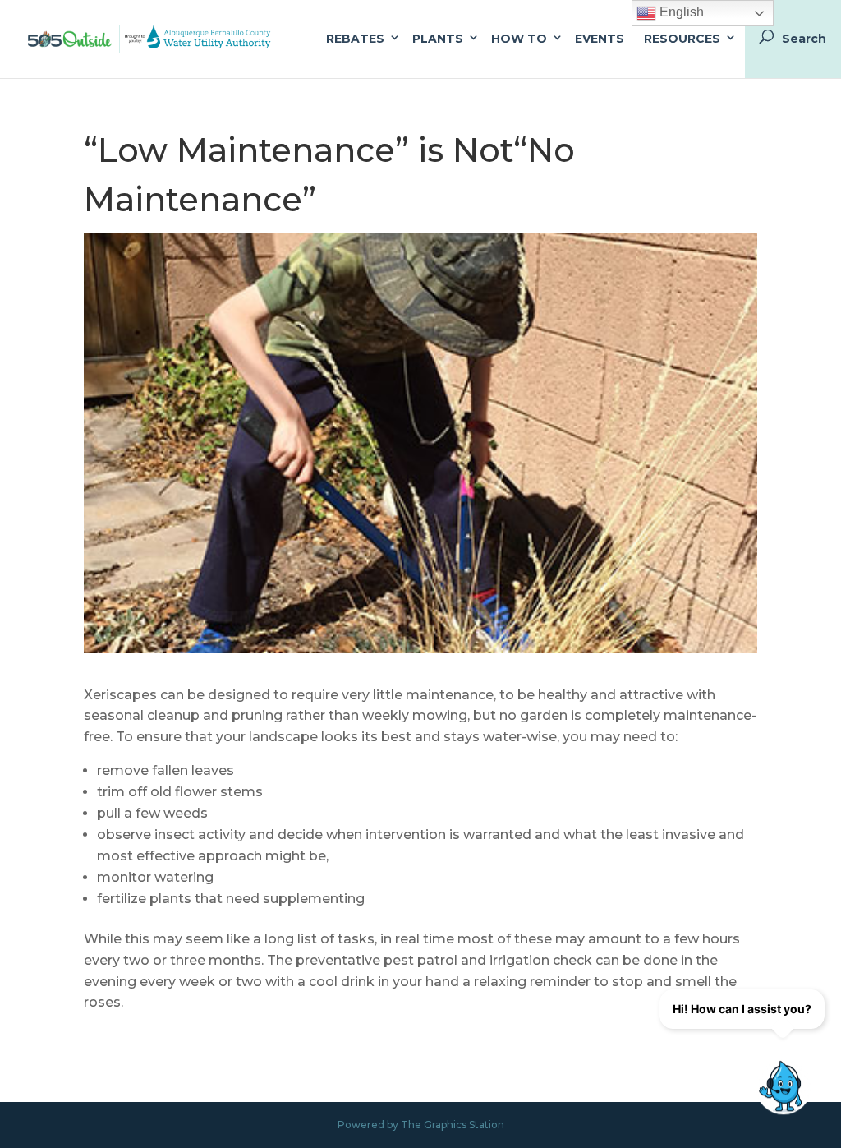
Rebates (355, 38)
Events (599, 38)
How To (519, 38)
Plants (437, 38)
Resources (682, 38)
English (680, 12)
